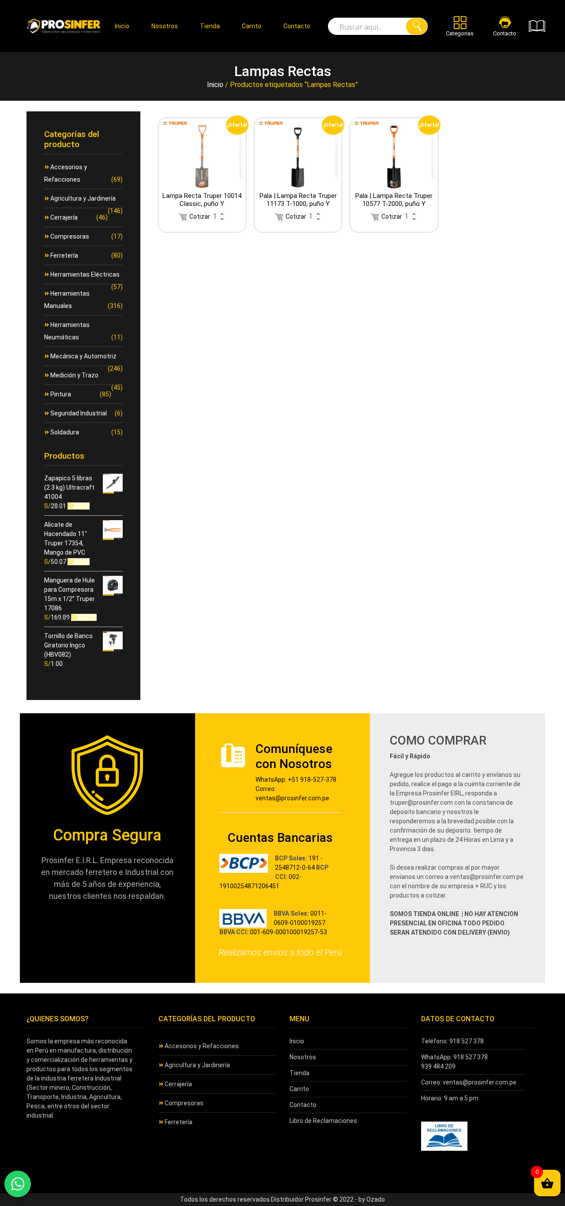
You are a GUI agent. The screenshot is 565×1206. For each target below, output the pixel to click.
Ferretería (64, 255)
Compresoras (69, 236)
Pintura (60, 394)
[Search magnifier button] (416, 26)
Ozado (375, 1199)
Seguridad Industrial (78, 413)
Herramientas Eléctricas (85, 274)
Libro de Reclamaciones (323, 1120)
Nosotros (164, 26)
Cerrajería (64, 217)
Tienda (210, 26)
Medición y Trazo (74, 375)
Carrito (251, 26)
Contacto (296, 26)
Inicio (122, 26)
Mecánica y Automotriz (83, 356)
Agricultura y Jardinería (83, 198)
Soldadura (64, 432)
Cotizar (199, 216)
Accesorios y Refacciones (202, 1046)
